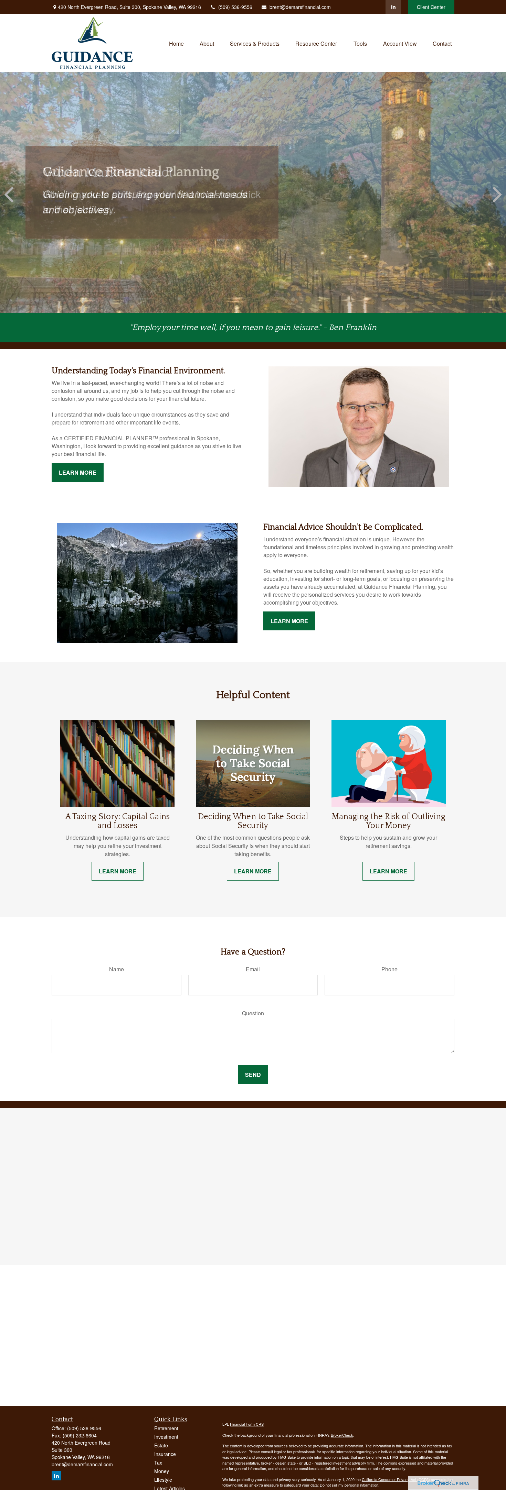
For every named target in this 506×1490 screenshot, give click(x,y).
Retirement (166, 1428)
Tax (158, 1462)
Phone (389, 969)
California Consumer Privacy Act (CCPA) (396, 1479)
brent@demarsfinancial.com (300, 6)
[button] (176, 43)
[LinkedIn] (393, 7)
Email (253, 969)
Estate (161, 1445)
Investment (166, 1436)
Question (253, 1013)
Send (253, 1075)
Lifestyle (163, 1479)
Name (116, 969)
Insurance (165, 1453)
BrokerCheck (342, 1435)
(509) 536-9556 (235, 6)
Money (161, 1471)
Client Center (431, 6)
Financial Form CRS (247, 1424)
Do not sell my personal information (349, 1485)
